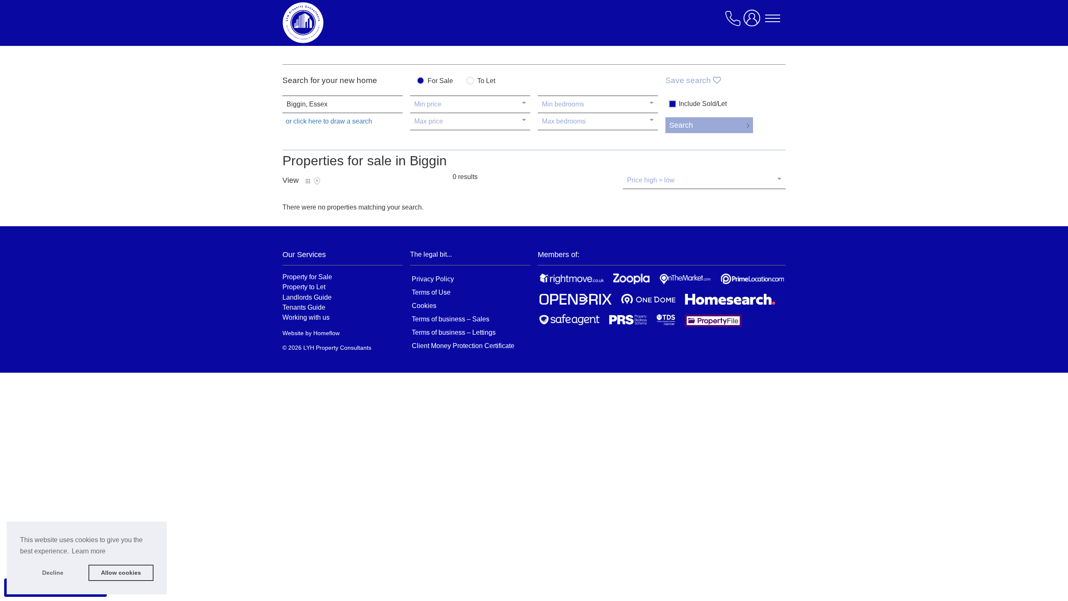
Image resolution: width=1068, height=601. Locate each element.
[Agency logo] (349, 22)
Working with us (306, 317)
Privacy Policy (433, 279)
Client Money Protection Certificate (463, 345)
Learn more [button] (89, 551)
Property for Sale (307, 276)
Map (317, 181)
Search (681, 125)
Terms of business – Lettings (454, 332)
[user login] (753, 21)
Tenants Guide (303, 307)
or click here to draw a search (329, 121)
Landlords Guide (307, 297)
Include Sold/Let (703, 104)
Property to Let (303, 286)
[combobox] (342, 104)
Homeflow (326, 333)
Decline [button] (52, 572)
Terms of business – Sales (450, 319)
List (308, 181)
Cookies (424, 305)
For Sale (440, 81)
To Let (486, 81)
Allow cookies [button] (121, 572)
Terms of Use (431, 292)
